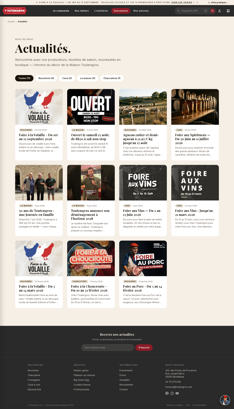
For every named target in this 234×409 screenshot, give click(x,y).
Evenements (126, 370)
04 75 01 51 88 (173, 381)
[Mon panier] (228, 11)
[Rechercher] (212, 11)
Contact (124, 389)
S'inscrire (143, 347)
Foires (123, 375)
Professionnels (81, 389)
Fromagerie (34, 380)
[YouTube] (177, 393)
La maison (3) (87, 78)
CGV (188, 405)
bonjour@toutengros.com (178, 387)
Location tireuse (82, 384)
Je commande (61, 10)
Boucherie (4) (46, 78)
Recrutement (126, 384)
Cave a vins (34, 384)
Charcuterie (34, 375)
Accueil (11, 21)
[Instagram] (172, 393)
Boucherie (33, 370)
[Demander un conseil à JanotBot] (225, 400)
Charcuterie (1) (111, 78)
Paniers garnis (81, 370)
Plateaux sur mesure (84, 375)
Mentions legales (175, 405)
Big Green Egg (81, 380)
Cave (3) (67, 78)
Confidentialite (199, 405)
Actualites (125, 380)
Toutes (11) (24, 78)
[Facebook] (167, 393)
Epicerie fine (34, 389)
